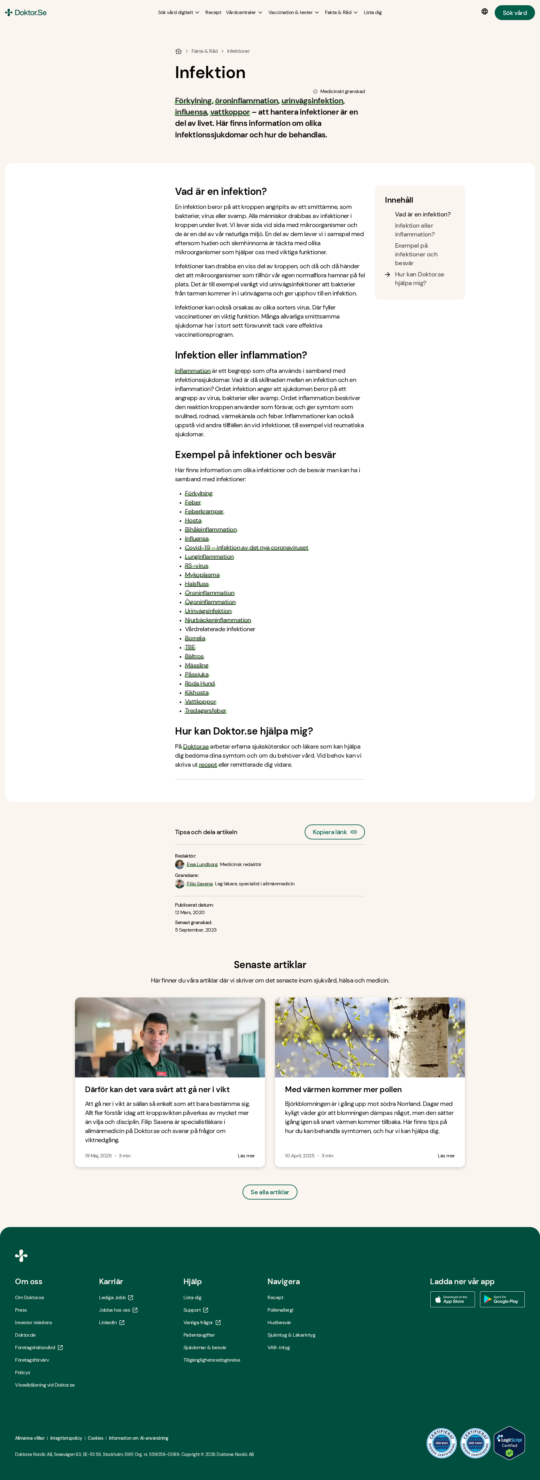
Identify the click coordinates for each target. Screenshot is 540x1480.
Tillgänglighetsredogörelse (211, 1360)
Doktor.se (196, 746)
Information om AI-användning (138, 1438)
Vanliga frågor (198, 1322)
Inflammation (193, 371)
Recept (275, 1297)
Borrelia (195, 638)
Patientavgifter (199, 1335)
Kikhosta (196, 692)
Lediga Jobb (112, 1297)
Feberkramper (204, 511)
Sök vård (515, 12)
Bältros (194, 656)
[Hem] (178, 51)
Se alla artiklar (270, 1192)
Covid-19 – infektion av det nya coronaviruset (246, 547)
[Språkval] (486, 11)
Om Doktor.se (29, 1297)
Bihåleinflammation (211, 529)
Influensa (197, 538)
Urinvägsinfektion (208, 611)
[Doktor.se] (26, 12)
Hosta (193, 520)
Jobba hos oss (114, 1310)
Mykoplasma (202, 575)
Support (192, 1310)
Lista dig (192, 1297)
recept (208, 764)
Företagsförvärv (32, 1360)
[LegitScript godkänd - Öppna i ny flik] (509, 1443)
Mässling (196, 665)
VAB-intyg (279, 1347)
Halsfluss (197, 584)
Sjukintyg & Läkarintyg (291, 1335)
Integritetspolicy (66, 1438)
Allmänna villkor (29, 1438)
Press (21, 1310)
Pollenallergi (280, 1310)
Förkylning (198, 493)
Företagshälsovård (35, 1347)
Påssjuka (196, 674)
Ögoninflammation (210, 602)
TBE (190, 647)
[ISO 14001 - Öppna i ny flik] (475, 1443)
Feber (193, 502)
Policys (22, 1372)
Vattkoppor (200, 701)
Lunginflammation (209, 556)
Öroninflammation (209, 593)
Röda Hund (200, 683)
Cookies (95, 1438)
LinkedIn (108, 1322)
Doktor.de (25, 1335)
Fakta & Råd (205, 51)
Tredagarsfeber (205, 710)
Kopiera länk (330, 830)
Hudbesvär (279, 1322)
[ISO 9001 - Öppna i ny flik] (442, 1443)
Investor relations (33, 1322)
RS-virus (196, 566)
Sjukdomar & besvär (205, 1347)
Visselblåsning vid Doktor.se (45, 1385)
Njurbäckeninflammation (218, 620)
